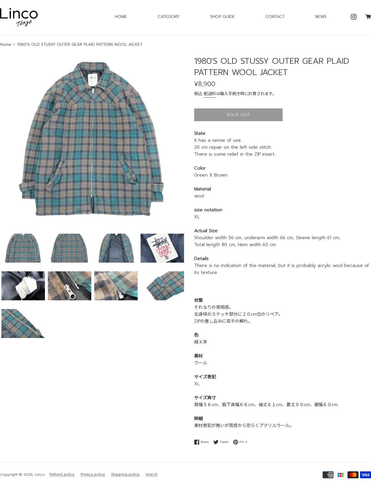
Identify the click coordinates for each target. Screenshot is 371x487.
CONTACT (275, 17)
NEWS (320, 17)
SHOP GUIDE (222, 17)
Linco (40, 474)
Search (152, 474)
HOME (121, 17)
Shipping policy (125, 474)
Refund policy (62, 474)
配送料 (210, 94)
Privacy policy (93, 474)
